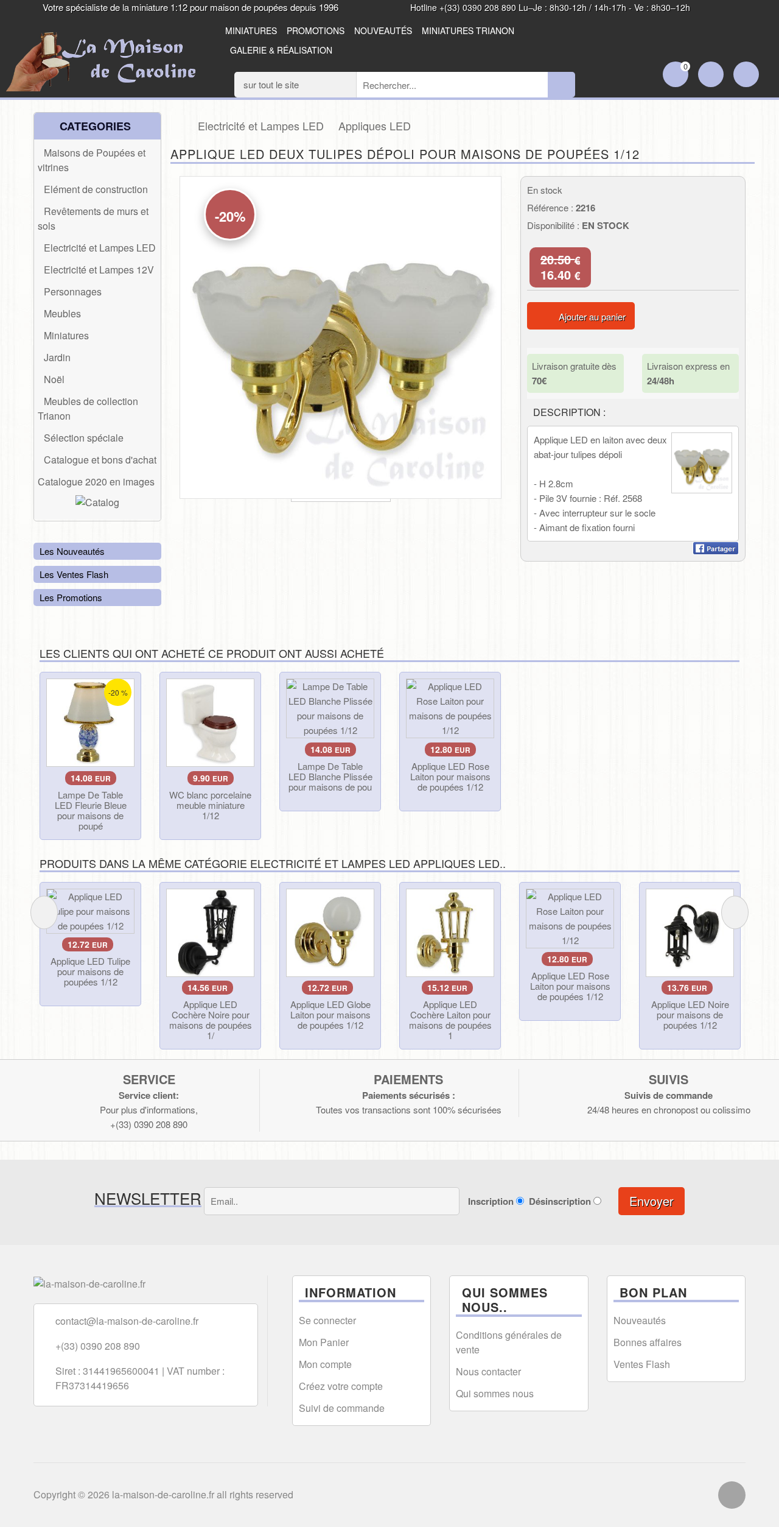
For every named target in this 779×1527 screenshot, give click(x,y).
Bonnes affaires (647, 1342)
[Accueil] (178, 125)
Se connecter (327, 1320)
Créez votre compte (341, 1386)
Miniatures (251, 30)
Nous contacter (488, 1371)
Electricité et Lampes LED (261, 125)
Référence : (550, 207)
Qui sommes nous (495, 1393)
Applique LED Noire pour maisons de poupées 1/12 (690, 1014)
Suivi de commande (342, 1408)
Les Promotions (71, 597)
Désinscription (560, 1201)
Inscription (491, 1201)
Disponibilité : (553, 225)
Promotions (315, 30)
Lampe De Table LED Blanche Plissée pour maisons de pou (330, 776)
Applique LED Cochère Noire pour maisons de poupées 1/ (210, 1019)
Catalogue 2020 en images (96, 481)
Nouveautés (383, 30)
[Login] (711, 75)
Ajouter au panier (592, 316)
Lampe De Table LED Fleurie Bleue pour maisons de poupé (91, 810)
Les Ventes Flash (74, 574)
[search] (561, 84)
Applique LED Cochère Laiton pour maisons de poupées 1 (450, 1019)
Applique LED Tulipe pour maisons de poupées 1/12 (90, 971)
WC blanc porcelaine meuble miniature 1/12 (210, 804)
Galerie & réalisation (281, 50)
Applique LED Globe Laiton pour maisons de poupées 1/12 (330, 1014)
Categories (94, 126)
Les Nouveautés (72, 551)
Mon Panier (324, 1342)
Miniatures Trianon (468, 30)
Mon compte (325, 1364)
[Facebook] (732, 1495)
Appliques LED (374, 125)
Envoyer (651, 1201)
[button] (491, 187)
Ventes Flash (641, 1364)
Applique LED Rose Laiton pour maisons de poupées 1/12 (450, 776)
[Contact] (746, 75)
